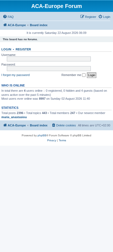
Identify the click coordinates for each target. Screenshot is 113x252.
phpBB (42, 135)
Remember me (71, 75)
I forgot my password (15, 75)
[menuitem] (8, 16)
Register (23, 49)
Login (6, 49)
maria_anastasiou (14, 117)
